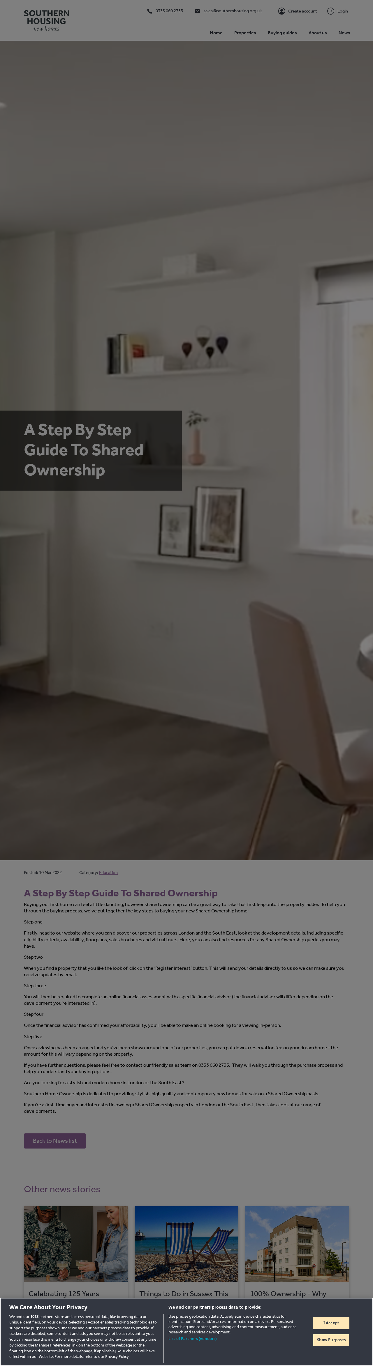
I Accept (331, 1323)
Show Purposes (331, 1339)
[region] (186, 1332)
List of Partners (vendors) (192, 1338)
